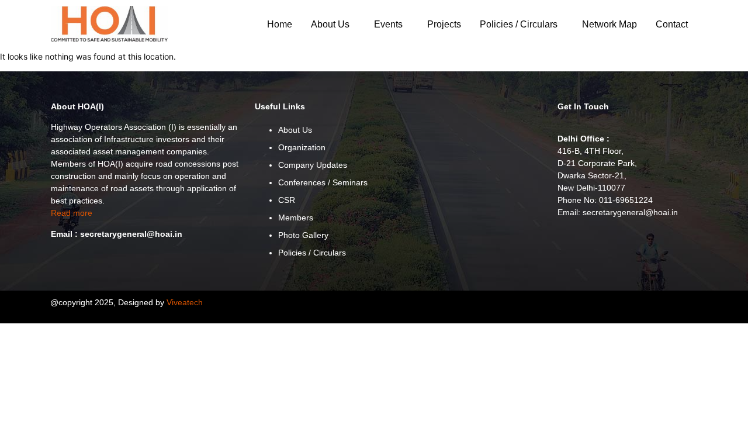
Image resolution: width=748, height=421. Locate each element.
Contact (672, 24)
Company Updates (312, 165)
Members (295, 217)
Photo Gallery (303, 235)
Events (388, 24)
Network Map (609, 24)
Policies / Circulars (518, 24)
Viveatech (185, 302)
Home (279, 24)
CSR (286, 200)
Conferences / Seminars (323, 182)
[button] (333, 24)
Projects (444, 24)
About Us (330, 24)
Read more (71, 213)
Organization (301, 147)
